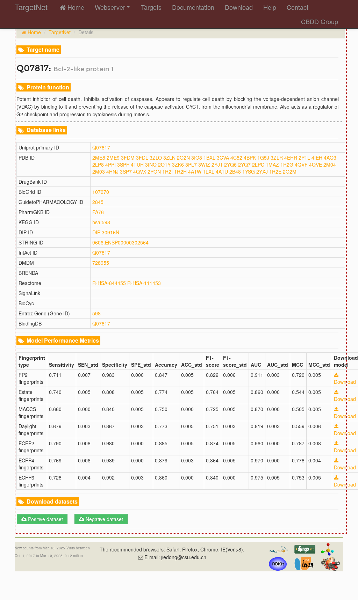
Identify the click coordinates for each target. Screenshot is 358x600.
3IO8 (196, 157)
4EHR (290, 157)
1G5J (263, 157)
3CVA (223, 157)
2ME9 (113, 157)
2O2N (183, 157)
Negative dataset (103, 518)
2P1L (304, 157)
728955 (100, 262)
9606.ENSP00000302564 (120, 242)
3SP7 (126, 171)
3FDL (142, 157)
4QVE (315, 164)
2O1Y (164, 164)
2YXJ (262, 171)
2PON (154, 171)
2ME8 (98, 157)
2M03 (98, 171)
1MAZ (272, 164)
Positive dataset (45, 518)
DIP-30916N (105, 232)
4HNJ (112, 171)
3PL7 (191, 164)
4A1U (222, 171)
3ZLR (277, 157)
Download (239, 7)
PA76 (98, 211)
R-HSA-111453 (144, 282)
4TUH (137, 164)
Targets (151, 7)
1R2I (167, 171)
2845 (97, 201)
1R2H (180, 171)
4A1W (194, 171)
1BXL (209, 157)
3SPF (123, 164)
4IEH (317, 157)
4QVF (301, 164)
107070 (100, 191)
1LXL (208, 171)
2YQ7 (244, 164)
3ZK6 (178, 164)
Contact (297, 7)
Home (75, 7)
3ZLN (169, 157)
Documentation (193, 7)
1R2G (286, 164)
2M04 (329, 164)
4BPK (250, 157)
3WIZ (204, 164)
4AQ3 (330, 157)
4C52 (236, 157)
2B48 (235, 171)
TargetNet (60, 32)
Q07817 (101, 147)
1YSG (248, 171)
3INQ (151, 164)
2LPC (258, 164)
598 (96, 313)
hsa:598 (101, 222)
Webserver (110, 7)
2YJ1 (217, 164)
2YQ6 (230, 164)
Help (269, 7)
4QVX (139, 171)
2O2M (289, 171)
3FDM (128, 157)
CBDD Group (319, 21)
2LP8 (98, 164)
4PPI (110, 164)
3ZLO (156, 157)
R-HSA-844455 (109, 282)
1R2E (275, 171)
